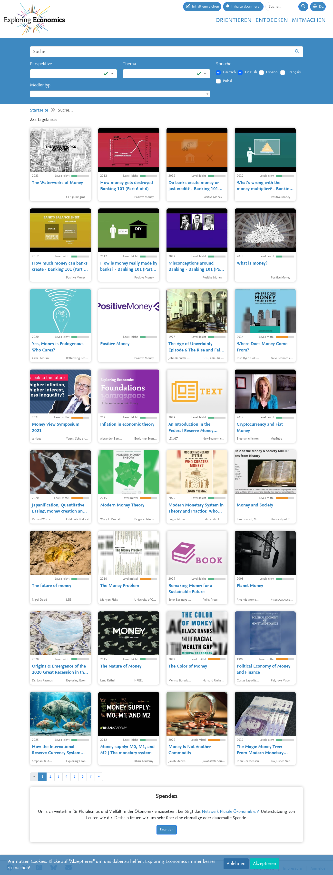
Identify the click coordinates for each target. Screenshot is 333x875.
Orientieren (233, 20)
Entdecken (271, 20)
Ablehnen (236, 863)
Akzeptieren (264, 863)
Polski (227, 81)
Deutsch (229, 72)
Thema (129, 64)
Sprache (223, 64)
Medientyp (40, 85)
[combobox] (120, 94)
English (251, 72)
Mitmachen (309, 20)
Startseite (39, 110)
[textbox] (120, 94)
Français (294, 72)
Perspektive (41, 64)
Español (272, 72)
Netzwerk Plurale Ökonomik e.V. (231, 812)
